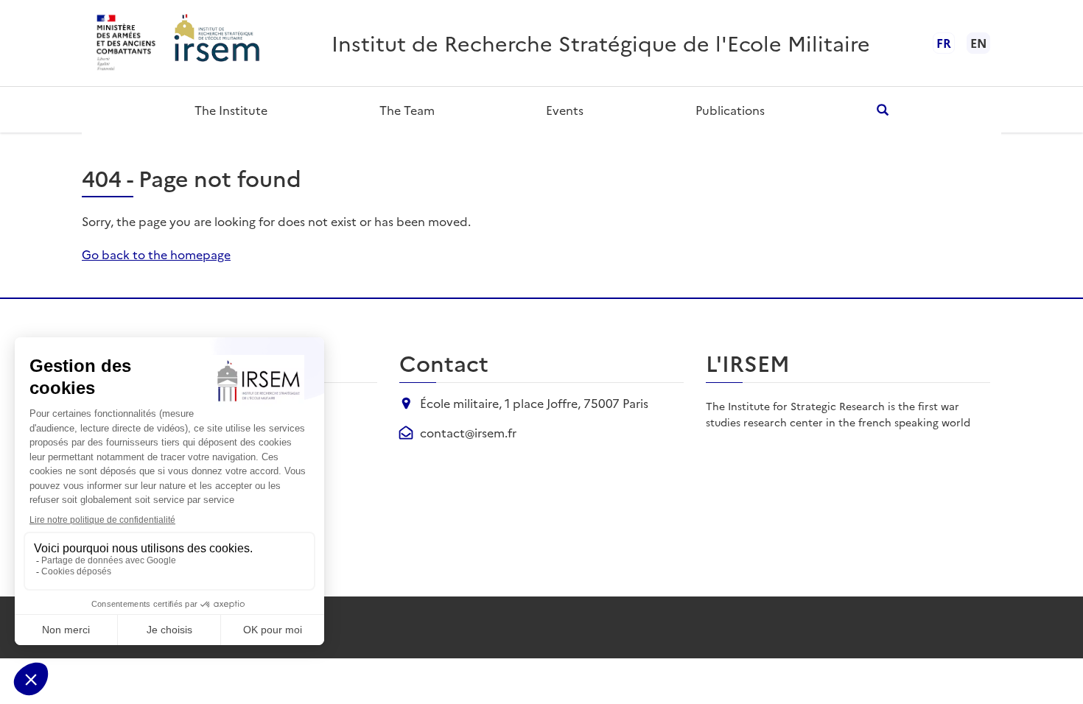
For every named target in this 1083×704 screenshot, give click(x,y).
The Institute (230, 110)
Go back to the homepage (156, 254)
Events (564, 110)
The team (407, 110)
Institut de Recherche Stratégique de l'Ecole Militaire (601, 42)
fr (943, 43)
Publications (730, 110)
